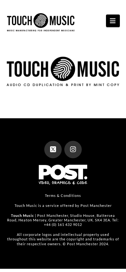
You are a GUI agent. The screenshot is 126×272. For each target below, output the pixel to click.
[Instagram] (73, 149)
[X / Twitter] (53, 149)
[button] (113, 21)
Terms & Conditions (63, 195)
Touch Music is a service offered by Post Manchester (63, 205)
